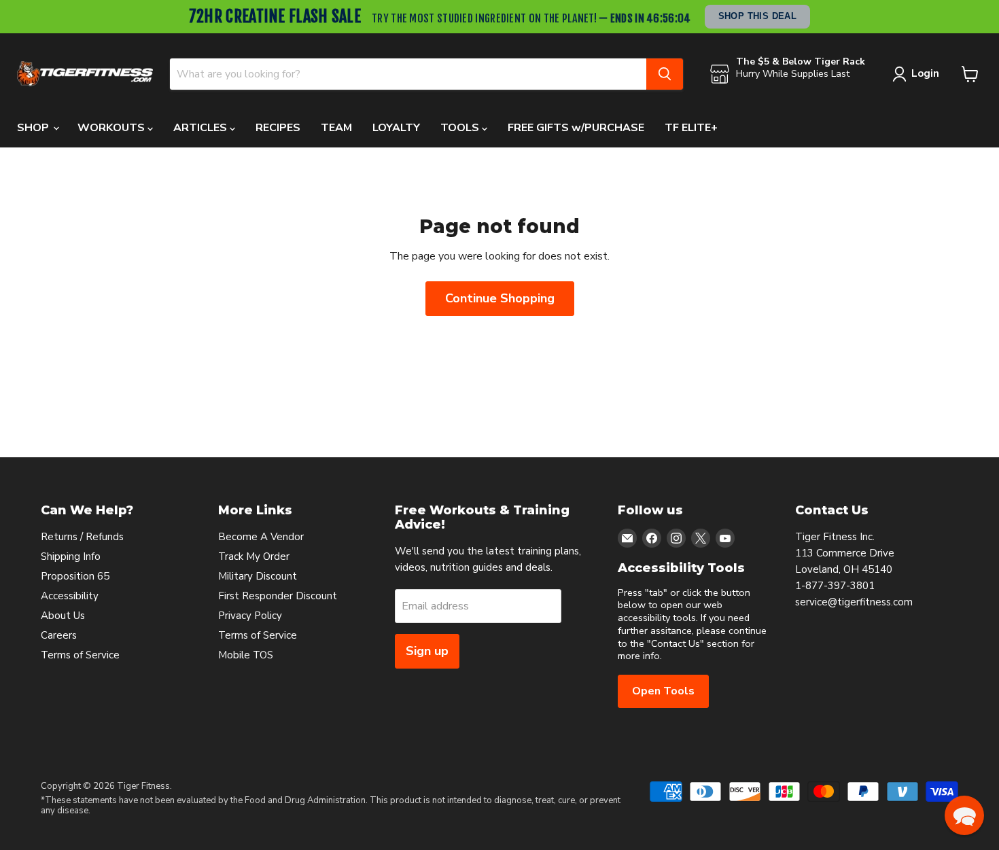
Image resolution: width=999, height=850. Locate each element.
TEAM (336, 127)
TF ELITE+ (691, 127)
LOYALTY (396, 127)
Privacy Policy (250, 615)
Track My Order (254, 556)
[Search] (664, 74)
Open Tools (663, 691)
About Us (63, 615)
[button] (964, 815)
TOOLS (461, 127)
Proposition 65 (75, 576)
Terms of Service (80, 655)
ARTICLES (201, 127)
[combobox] (408, 74)
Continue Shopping (500, 298)
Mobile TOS (245, 655)
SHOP (34, 127)
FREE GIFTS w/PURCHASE (576, 127)
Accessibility (70, 596)
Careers (59, 635)
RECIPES (278, 127)
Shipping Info (71, 556)
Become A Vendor (261, 537)
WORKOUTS (112, 127)
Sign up (427, 651)
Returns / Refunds (82, 537)
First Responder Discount (277, 596)
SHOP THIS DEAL (757, 16)
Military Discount (257, 576)
